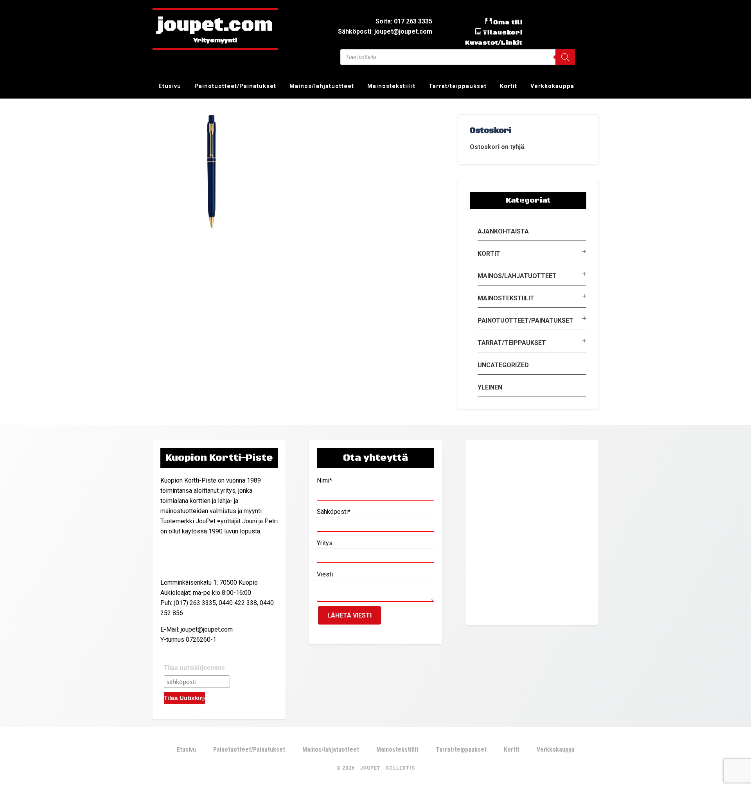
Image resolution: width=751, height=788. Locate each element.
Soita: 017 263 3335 (404, 21)
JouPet (370, 768)
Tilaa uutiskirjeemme (194, 667)
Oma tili (508, 22)
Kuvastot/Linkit (494, 43)
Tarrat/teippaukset (512, 342)
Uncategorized (503, 365)
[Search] (565, 57)
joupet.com (215, 25)
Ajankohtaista (503, 231)
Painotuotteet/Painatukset (525, 320)
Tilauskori (503, 32)
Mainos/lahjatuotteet (517, 276)
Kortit (489, 253)
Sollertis (400, 768)
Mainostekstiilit (506, 298)
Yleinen (490, 387)
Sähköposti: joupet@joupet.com (385, 31)
